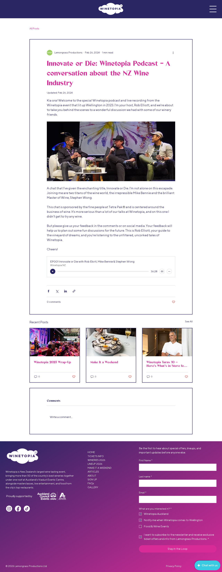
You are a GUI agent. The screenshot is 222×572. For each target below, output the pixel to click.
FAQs (91, 483)
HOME (91, 452)
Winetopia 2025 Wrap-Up (52, 362)
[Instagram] (9, 509)
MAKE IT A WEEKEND (100, 467)
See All (189, 321)
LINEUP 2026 (95, 463)
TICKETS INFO (96, 456)
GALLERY (93, 487)
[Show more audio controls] (169, 271)
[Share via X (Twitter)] (57, 291)
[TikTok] (27, 509)
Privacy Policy (173, 566)
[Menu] (213, 9)
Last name (145, 476)
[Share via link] (74, 291)
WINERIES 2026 (96, 460)
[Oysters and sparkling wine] (111, 342)
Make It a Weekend (104, 362)
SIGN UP (92, 479)
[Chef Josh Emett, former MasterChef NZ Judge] (167, 342)
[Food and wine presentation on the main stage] (55, 342)
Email (142, 492)
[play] (52, 271)
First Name (145, 460)
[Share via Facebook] (48, 291)
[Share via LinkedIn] (65, 291)
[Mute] (162, 271)
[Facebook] (18, 509)
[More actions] (173, 53)
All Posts (34, 28)
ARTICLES (93, 471)
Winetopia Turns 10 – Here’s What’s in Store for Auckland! (166, 364)
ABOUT (92, 475)
